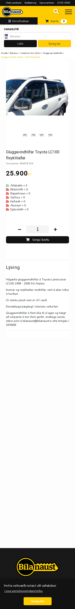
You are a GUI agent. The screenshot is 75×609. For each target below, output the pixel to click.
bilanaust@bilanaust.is (37, 321)
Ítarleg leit (54, 43)
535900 (11, 325)
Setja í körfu (40, 240)
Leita (20, 43)
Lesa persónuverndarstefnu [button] (23, 591)
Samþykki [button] (37, 601)
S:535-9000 (63, 2)
